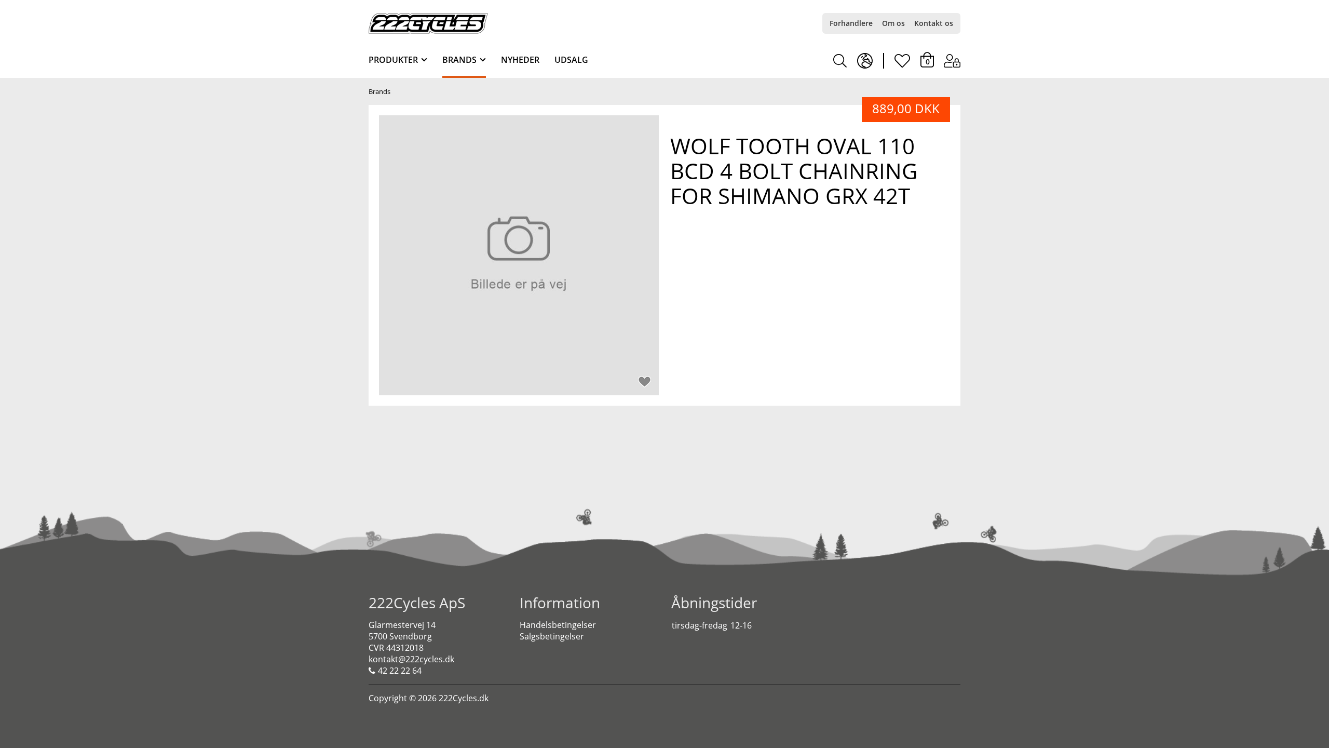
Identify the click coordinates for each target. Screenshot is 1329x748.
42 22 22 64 (400, 670)
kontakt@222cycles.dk (411, 659)
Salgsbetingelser (552, 636)
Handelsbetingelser (558, 625)
